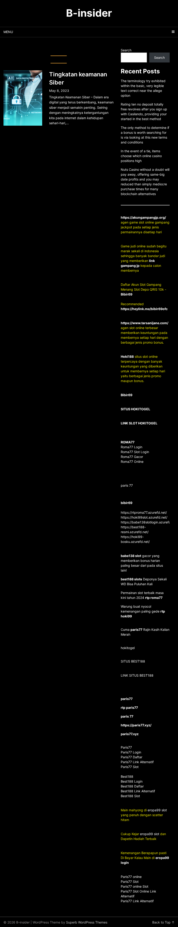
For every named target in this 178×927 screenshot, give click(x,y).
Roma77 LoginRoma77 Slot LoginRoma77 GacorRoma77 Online (135, 452)
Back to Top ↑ (163, 922)
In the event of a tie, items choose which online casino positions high (141, 156)
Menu (8, 32)
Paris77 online (132, 877)
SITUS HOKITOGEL (135, 409)
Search (126, 50)
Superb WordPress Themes (86, 922)
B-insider (89, 13)
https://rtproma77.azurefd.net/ (144, 512)
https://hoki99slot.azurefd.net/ (144, 517)
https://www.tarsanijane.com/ (144, 323)
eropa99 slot (157, 810)
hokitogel (128, 648)
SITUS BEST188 (133, 661)
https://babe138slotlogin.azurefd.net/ (149, 522)
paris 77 (127, 485)
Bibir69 (126, 294)
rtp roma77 (153, 598)
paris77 (136, 629)
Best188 (127, 776)
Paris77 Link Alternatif (137, 901)
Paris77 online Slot (135, 886)
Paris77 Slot (130, 881)
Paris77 (126, 747)
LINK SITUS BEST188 (137, 675)
